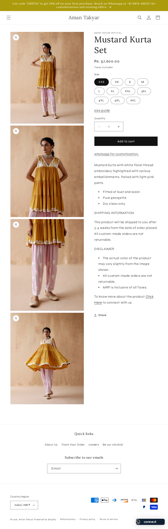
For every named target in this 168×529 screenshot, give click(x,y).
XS (117, 82)
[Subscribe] (116, 468)
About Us (51, 444)
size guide (102, 110)
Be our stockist (113, 444)
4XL (101, 100)
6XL (133, 100)
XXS (101, 82)
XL (113, 91)
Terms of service (109, 519)
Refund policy (68, 519)
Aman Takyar (26, 519)
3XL (144, 91)
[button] (8, 17)
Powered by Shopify (45, 519)
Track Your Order (73, 444)
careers (94, 444)
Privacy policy (87, 519)
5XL (117, 100)
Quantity (99, 118)
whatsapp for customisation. (116, 154)
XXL (128, 91)
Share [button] (102, 315)
